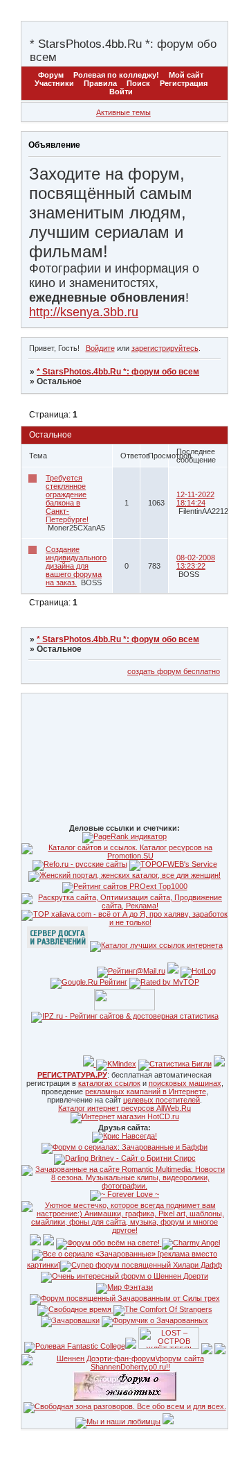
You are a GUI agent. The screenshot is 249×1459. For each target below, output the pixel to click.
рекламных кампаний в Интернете (145, 1091)
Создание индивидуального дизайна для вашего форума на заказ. (76, 566)
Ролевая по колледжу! (116, 75)
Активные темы (123, 112)
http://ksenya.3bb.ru (83, 312)
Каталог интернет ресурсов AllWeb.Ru (124, 1108)
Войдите (100, 348)
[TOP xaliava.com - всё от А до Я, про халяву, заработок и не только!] (124, 922)
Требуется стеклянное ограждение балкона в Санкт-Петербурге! (67, 499)
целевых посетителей (161, 1100)
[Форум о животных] (219, 1346)
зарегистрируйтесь (165, 348)
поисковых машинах (185, 1083)
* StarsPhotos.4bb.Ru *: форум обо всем (118, 372)
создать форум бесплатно (173, 671)
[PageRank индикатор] (124, 836)
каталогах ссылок (109, 1083)
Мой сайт (186, 75)
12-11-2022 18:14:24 (195, 498)
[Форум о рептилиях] (206, 1346)
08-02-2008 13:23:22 (195, 561)
